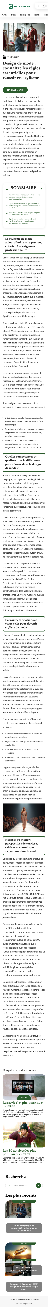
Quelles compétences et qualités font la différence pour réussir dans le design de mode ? (24, 206)
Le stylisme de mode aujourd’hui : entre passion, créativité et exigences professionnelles (24, 197)
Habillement (15, 90)
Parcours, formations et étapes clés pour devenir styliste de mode (24, 214)
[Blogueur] (19, 6)
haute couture (10, 342)
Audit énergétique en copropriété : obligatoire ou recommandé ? (24, 1228)
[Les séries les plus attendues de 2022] (24, 1087)
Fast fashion (34, 338)
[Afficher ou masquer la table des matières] (40, 188)
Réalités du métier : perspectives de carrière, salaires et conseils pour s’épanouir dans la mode (22, 221)
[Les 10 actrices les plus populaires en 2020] (24, 1134)
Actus (24, 1097)
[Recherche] (38, 6)
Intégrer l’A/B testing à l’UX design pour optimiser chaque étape (24, 1286)
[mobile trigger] (5, 6)
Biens (24, 1202)
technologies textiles (21, 377)
